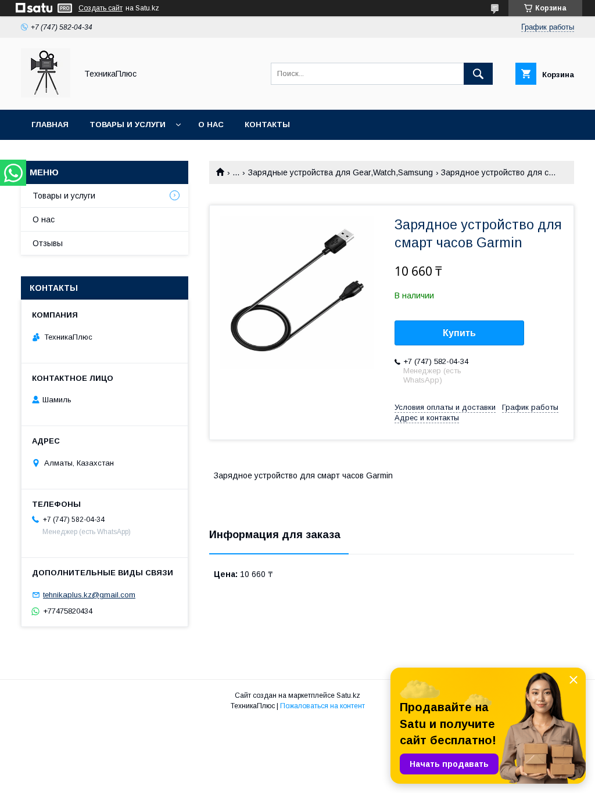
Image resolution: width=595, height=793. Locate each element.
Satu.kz (348, 695)
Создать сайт (100, 8)
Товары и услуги (127, 124)
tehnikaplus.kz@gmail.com (89, 594)
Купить (459, 333)
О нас (211, 124)
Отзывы (48, 243)
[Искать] (478, 74)
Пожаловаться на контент (322, 706)
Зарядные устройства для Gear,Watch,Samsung (340, 172)
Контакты (267, 124)
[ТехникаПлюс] (45, 94)
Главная (50, 124)
